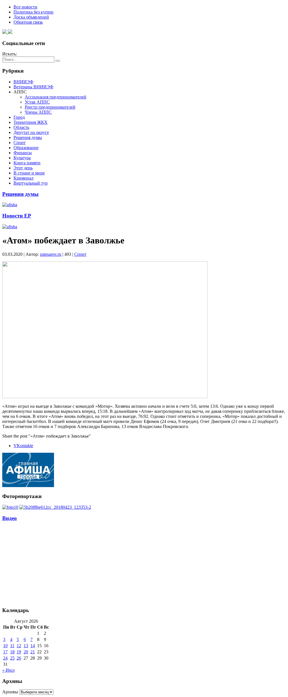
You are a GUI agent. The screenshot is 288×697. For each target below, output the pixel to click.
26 (19, 658)
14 (32, 645)
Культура (22, 157)
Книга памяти (27, 162)
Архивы (10, 691)
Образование (26, 147)
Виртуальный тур (31, 183)
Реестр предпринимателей (50, 107)
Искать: (9, 53)
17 (5, 651)
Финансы (23, 152)
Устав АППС (37, 102)
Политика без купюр (33, 12)
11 (12, 645)
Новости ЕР (16, 216)
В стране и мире (29, 173)
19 (19, 651)
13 (26, 645)
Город (19, 117)
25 (12, 658)
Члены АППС (38, 112)
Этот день (23, 167)
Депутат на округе (31, 132)
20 (26, 651)
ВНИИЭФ (23, 81)
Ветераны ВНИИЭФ (33, 86)
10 (5, 645)
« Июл (8, 670)
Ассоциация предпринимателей (55, 97)
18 (12, 651)
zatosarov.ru (50, 254)
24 (5, 658)
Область (21, 127)
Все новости (25, 7)
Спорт (20, 142)
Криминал (23, 178)
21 (32, 651)
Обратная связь (28, 22)
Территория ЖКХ (31, 122)
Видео (9, 518)
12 (19, 645)
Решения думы (28, 137)
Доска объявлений (31, 17)
